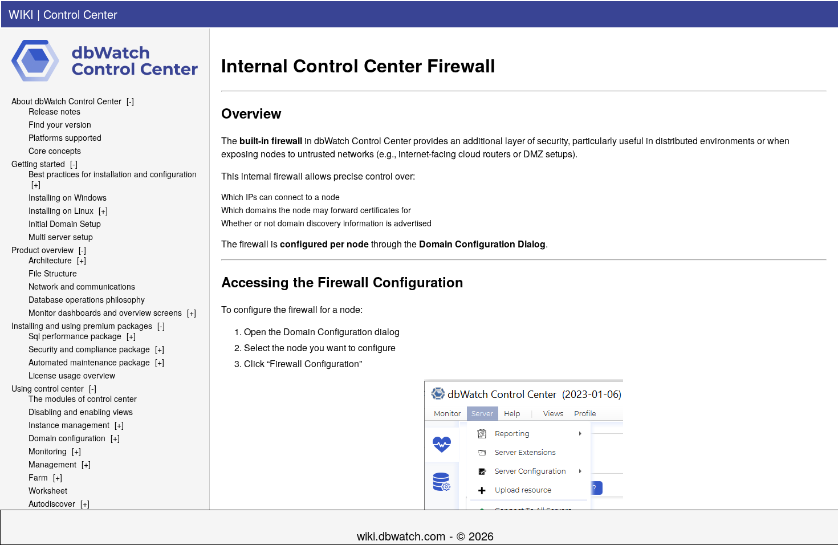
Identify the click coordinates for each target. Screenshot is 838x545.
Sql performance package (75, 335)
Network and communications (82, 286)
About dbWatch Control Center (66, 101)
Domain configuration (67, 438)
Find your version (60, 124)
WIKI (21, 14)
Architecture (50, 260)
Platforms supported (65, 137)
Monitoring (48, 451)
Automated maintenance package (89, 362)
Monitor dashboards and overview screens (105, 312)
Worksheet (48, 490)
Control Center (80, 14)
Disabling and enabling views (81, 411)
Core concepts (55, 150)
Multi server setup (61, 236)
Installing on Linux (61, 210)
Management (52, 464)
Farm (38, 477)
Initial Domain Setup (65, 223)
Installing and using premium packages (81, 325)
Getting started (38, 163)
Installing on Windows (68, 197)
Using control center (47, 388)
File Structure (53, 273)
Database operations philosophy (87, 299)
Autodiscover (52, 503)
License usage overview (72, 375)
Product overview (42, 249)
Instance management (69, 424)
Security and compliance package (89, 349)
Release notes (54, 111)
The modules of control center (83, 398)
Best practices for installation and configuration (113, 174)
